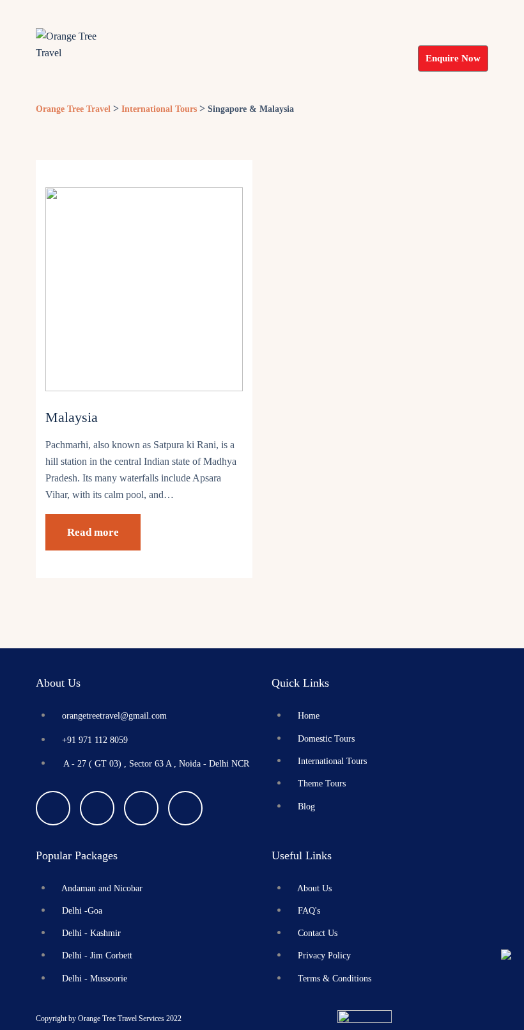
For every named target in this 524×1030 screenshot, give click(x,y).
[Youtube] (141, 808)
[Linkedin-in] (185, 808)
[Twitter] (97, 808)
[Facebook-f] (53, 808)
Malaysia (71, 417)
